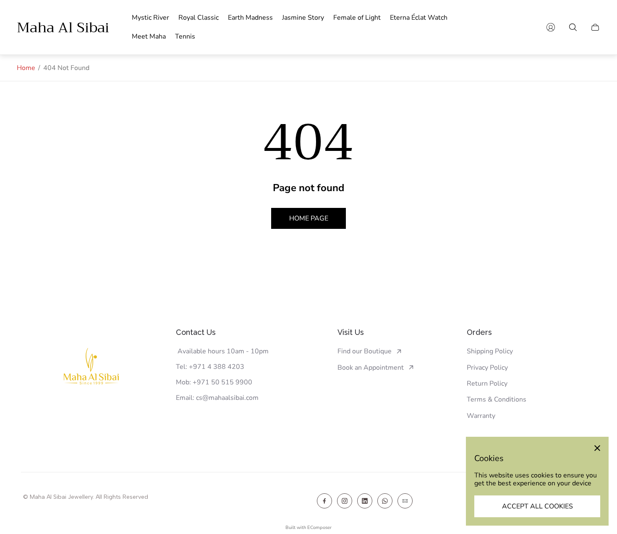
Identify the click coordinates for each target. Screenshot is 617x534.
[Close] (597, 448)
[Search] (573, 27)
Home (26, 68)
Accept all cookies (537, 506)
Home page (308, 218)
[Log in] (550, 27)
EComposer (319, 527)
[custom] (324, 500)
